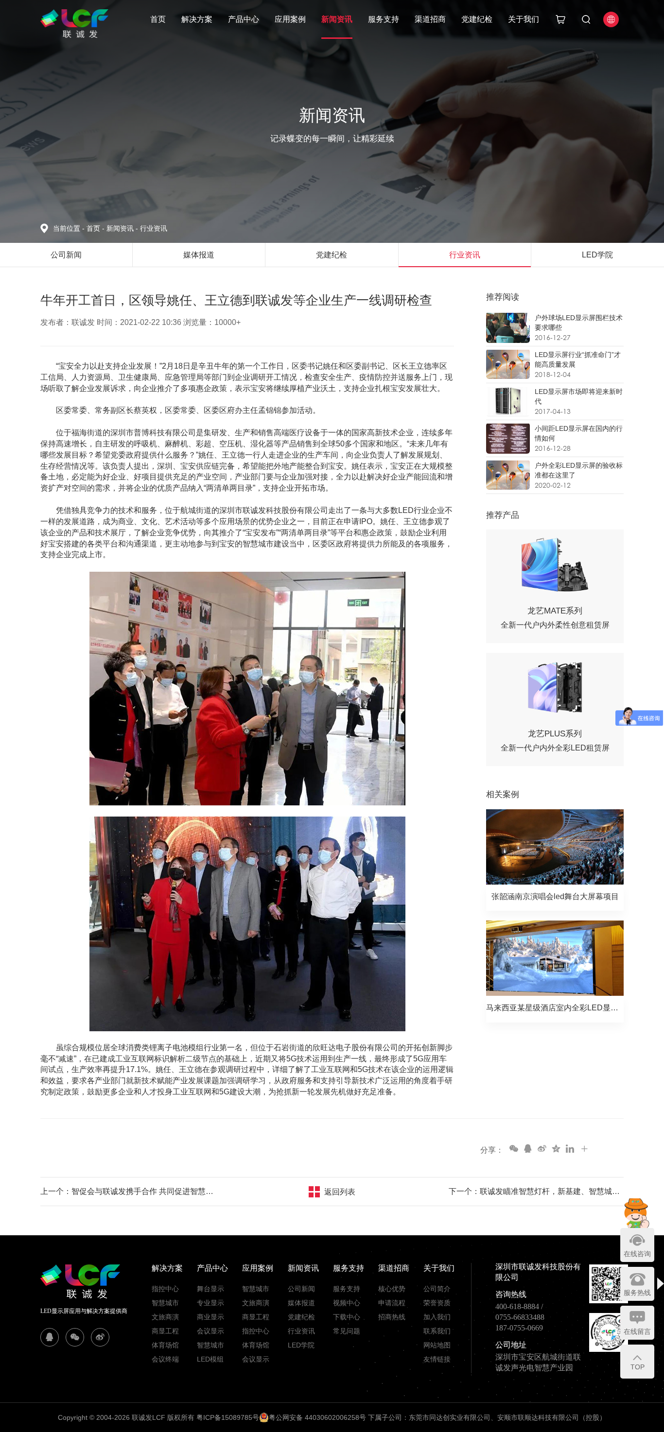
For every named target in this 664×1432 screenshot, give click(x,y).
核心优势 (391, 1289)
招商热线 (391, 1317)
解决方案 (196, 19)
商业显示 (210, 1317)
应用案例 (290, 19)
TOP (637, 1367)
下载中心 (346, 1317)
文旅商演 (165, 1317)
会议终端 (165, 1359)
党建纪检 (476, 19)
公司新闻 (301, 1289)
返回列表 (339, 1192)
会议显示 (210, 1331)
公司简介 (437, 1289)
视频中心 (346, 1303)
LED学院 (301, 1345)
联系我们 (437, 1331)
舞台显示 (210, 1289)
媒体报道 (301, 1303)
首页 (158, 19)
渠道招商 (430, 19)
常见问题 (346, 1331)
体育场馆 (165, 1345)
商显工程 (165, 1331)
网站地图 (437, 1345)
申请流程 (391, 1303)
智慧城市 (165, 1303)
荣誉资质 (437, 1303)
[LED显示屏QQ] (49, 1337)
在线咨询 (637, 1254)
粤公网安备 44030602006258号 (317, 1417)
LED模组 (210, 1359)
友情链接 (437, 1359)
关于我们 (523, 19)
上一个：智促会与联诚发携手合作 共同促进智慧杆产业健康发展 (127, 1191)
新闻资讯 (336, 19)
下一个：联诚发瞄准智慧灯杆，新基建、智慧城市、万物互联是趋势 (536, 1191)
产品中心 (243, 19)
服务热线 (637, 1292)
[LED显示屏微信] (75, 1337)
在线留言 (637, 1331)
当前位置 (69, 228)
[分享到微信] (513, 1148)
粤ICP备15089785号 (227, 1417)
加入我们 (437, 1317)
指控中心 (165, 1289)
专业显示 (210, 1303)
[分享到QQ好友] (527, 1148)
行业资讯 (153, 228)
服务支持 (383, 19)
